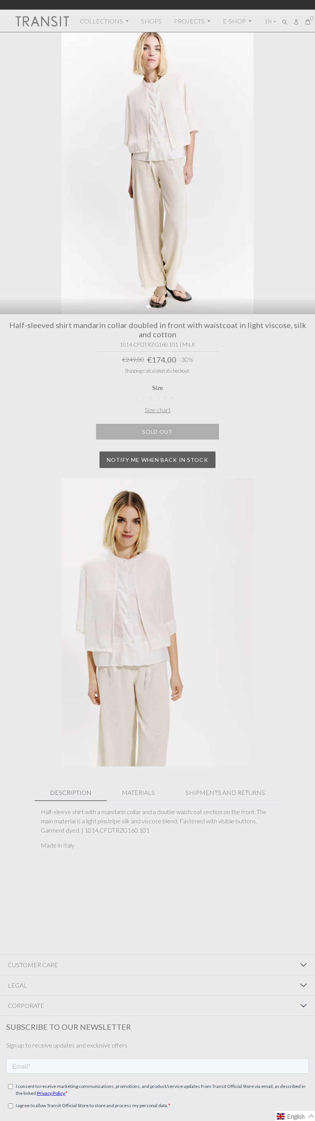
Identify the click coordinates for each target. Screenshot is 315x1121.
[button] (148, 306)
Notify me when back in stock (157, 459)
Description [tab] (70, 792)
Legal (17, 985)
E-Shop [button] (235, 21)
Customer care (33, 964)
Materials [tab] (138, 792)
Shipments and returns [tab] (225, 792)
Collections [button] (102, 21)
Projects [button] (190, 21)
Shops (151, 21)
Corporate (26, 1005)
